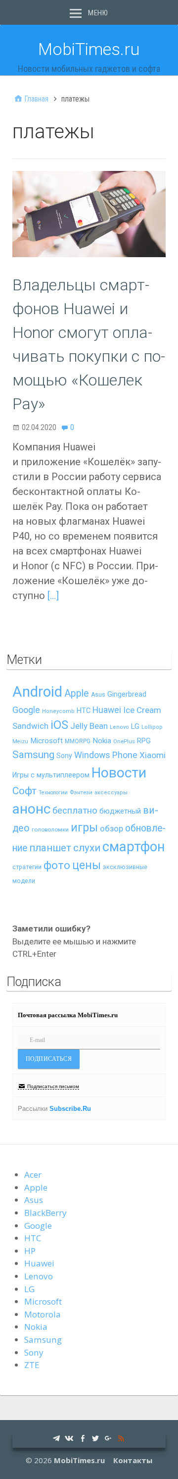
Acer (33, 1174)
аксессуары (111, 792)
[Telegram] (56, 1437)
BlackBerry (45, 1212)
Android (37, 691)
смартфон (133, 847)
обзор (111, 828)
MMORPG (77, 741)
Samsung (33, 755)
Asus (98, 694)
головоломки (50, 829)
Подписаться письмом (53, 1086)
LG (135, 726)
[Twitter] (95, 1437)
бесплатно (74, 810)
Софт (24, 791)
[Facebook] (82, 1437)
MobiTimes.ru (89, 49)
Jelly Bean (89, 726)
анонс (31, 809)
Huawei (106, 710)
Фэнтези (81, 792)
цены (86, 865)
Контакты (132, 1460)
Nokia (101, 740)
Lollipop (152, 727)
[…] (53, 596)
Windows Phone (105, 755)
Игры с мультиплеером (50, 775)
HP (30, 1251)
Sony (64, 756)
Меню (98, 12)
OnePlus (124, 741)
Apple (76, 693)
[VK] (69, 1437)
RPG (144, 741)
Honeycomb (58, 711)
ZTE (32, 1364)
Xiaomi (152, 755)
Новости (118, 773)
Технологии (53, 792)
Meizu (20, 741)
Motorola (42, 1314)
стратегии (27, 867)
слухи (86, 848)
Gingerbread (126, 694)
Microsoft (46, 740)
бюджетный (120, 811)
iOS (59, 725)
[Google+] (108, 1437)
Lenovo (119, 727)
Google (26, 710)
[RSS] (121, 1437)
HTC (83, 711)
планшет (50, 848)
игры (84, 827)
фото (57, 865)
